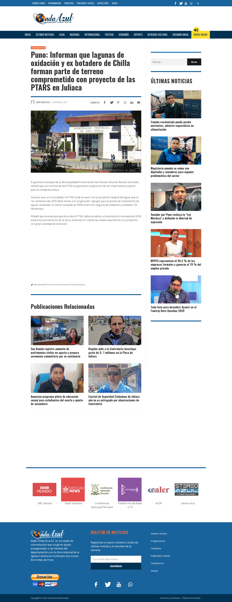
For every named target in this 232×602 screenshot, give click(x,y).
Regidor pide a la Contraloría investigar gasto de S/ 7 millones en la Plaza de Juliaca (112, 352)
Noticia (41, 47)
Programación (158, 540)
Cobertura (156, 548)
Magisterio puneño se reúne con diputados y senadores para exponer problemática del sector (172, 172)
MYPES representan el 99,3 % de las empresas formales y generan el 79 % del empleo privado (176, 264)
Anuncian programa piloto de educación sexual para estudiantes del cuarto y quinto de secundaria (57, 400)
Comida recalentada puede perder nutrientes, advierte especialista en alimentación (172, 125)
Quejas (154, 570)
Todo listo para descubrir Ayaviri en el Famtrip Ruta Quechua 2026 (173, 309)
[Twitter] (180, 3)
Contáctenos (157, 563)
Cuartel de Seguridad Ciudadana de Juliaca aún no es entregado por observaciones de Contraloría (114, 400)
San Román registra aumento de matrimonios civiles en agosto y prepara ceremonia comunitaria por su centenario (55, 352)
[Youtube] (186, 3)
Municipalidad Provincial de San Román (51, 284)
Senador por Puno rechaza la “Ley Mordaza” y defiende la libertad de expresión (171, 218)
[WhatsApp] (191, 3)
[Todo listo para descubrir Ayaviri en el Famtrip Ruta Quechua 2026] (171, 289)
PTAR (71, 284)
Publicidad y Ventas (160, 555)
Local (34, 47)
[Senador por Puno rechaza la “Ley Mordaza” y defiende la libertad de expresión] (171, 197)
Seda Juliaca (79, 284)
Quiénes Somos (159, 533)
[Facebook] (175, 3)
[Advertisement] (138, 18)
